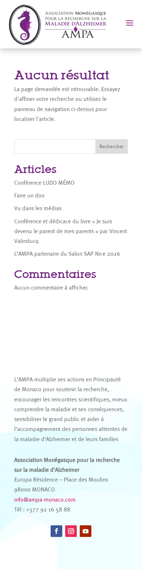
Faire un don (29, 195)
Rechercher (111, 146)
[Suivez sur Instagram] (71, 531)
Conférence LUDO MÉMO (44, 182)
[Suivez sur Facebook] (56, 531)
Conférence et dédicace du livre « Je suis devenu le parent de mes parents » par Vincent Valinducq (70, 231)
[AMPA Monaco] (61, 24)
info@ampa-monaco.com (45, 499)
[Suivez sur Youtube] (85, 531)
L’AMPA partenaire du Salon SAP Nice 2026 (67, 253)
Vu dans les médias (38, 208)
